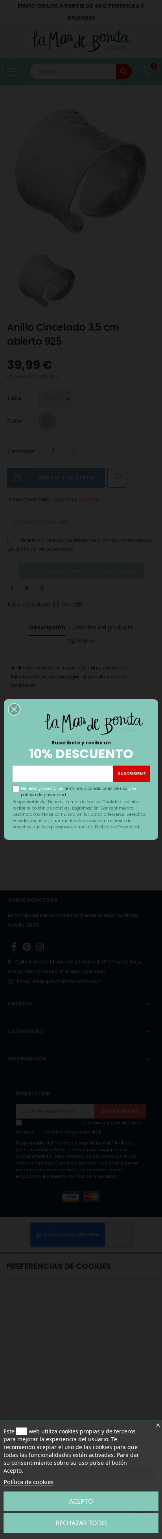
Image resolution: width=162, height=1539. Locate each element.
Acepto (81, 1501)
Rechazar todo (81, 1523)
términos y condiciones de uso (95, 788)
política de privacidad (43, 795)
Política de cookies (28, 1482)
